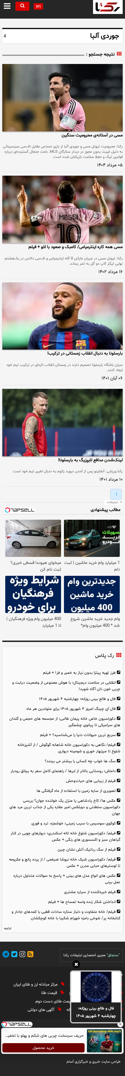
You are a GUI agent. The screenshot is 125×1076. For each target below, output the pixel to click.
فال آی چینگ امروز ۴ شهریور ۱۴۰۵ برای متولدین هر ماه (71, 709)
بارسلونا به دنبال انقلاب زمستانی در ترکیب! (85, 353)
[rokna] (108, 7)
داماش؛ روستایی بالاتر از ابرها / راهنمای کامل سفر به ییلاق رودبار (63, 771)
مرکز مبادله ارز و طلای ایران (36, 984)
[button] (7, 6)
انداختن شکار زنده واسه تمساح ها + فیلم (82, 902)
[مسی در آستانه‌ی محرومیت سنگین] (62, 97)
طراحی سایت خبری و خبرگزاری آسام (93, 1061)
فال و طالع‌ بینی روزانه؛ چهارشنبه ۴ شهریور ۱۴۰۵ (96, 1012)
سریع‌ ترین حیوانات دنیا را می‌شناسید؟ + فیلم (78, 735)
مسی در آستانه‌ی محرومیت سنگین (92, 135)
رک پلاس (104, 656)
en (38, 6)
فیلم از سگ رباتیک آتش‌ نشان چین (87, 849)
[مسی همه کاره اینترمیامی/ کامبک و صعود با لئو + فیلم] (62, 209)
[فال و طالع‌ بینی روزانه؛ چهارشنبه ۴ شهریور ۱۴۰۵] (96, 987)
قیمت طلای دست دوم (54, 1001)
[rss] (29, 955)
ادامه (7, 928)
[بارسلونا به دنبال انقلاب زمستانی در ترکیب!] (62, 316)
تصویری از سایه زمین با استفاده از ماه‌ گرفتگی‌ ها (76, 791)
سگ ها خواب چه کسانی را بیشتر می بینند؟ (80, 761)
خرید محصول (44, 1048)
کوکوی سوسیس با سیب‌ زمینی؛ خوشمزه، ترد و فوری (73, 823)
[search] (22, 6)
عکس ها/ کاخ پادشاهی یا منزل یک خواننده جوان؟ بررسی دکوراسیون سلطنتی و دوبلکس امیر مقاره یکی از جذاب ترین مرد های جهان (64, 807)
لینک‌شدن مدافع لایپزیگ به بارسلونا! (90, 460)
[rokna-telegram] (5, 955)
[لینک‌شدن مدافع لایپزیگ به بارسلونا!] (62, 422)
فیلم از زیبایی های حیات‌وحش (91, 781)
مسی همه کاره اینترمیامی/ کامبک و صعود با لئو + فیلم (75, 247)
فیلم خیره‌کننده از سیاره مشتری (90, 892)
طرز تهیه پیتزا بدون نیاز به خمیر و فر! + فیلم (79, 673)
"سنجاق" (113, 955)
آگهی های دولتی (42, 1010)
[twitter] (13, 955)
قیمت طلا (49, 993)
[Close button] (121, 1024)
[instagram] (21, 955)
